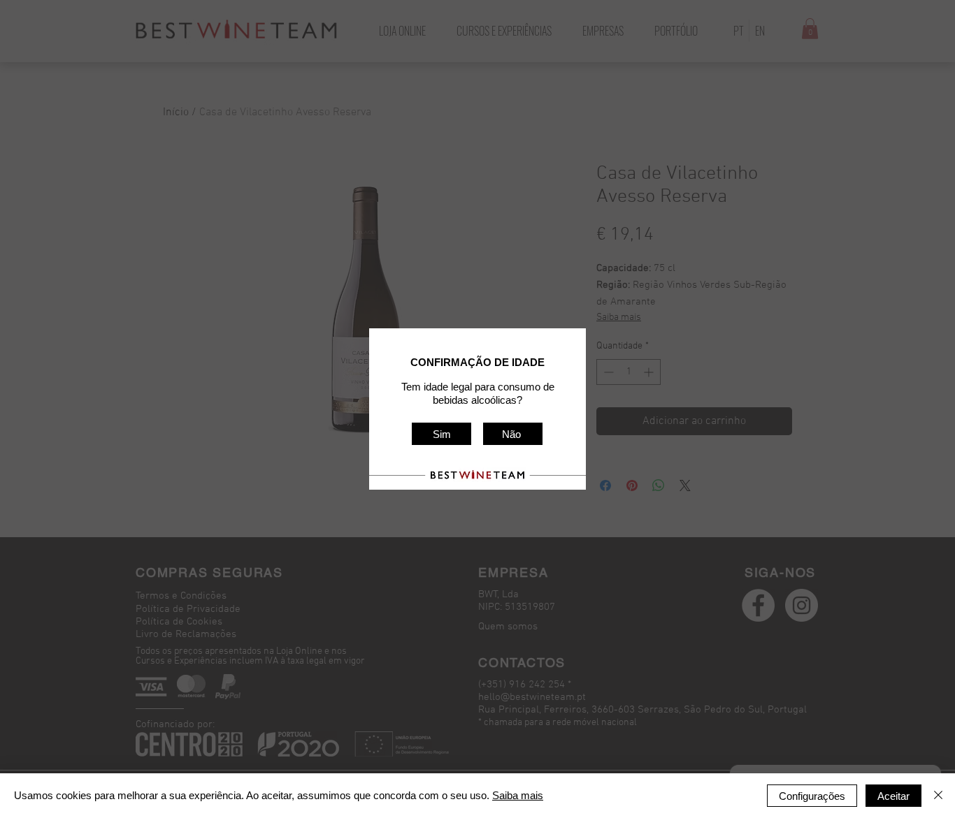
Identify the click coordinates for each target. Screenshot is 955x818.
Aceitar (893, 796)
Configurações (812, 796)
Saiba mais (517, 795)
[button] (441, 434)
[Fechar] (938, 795)
